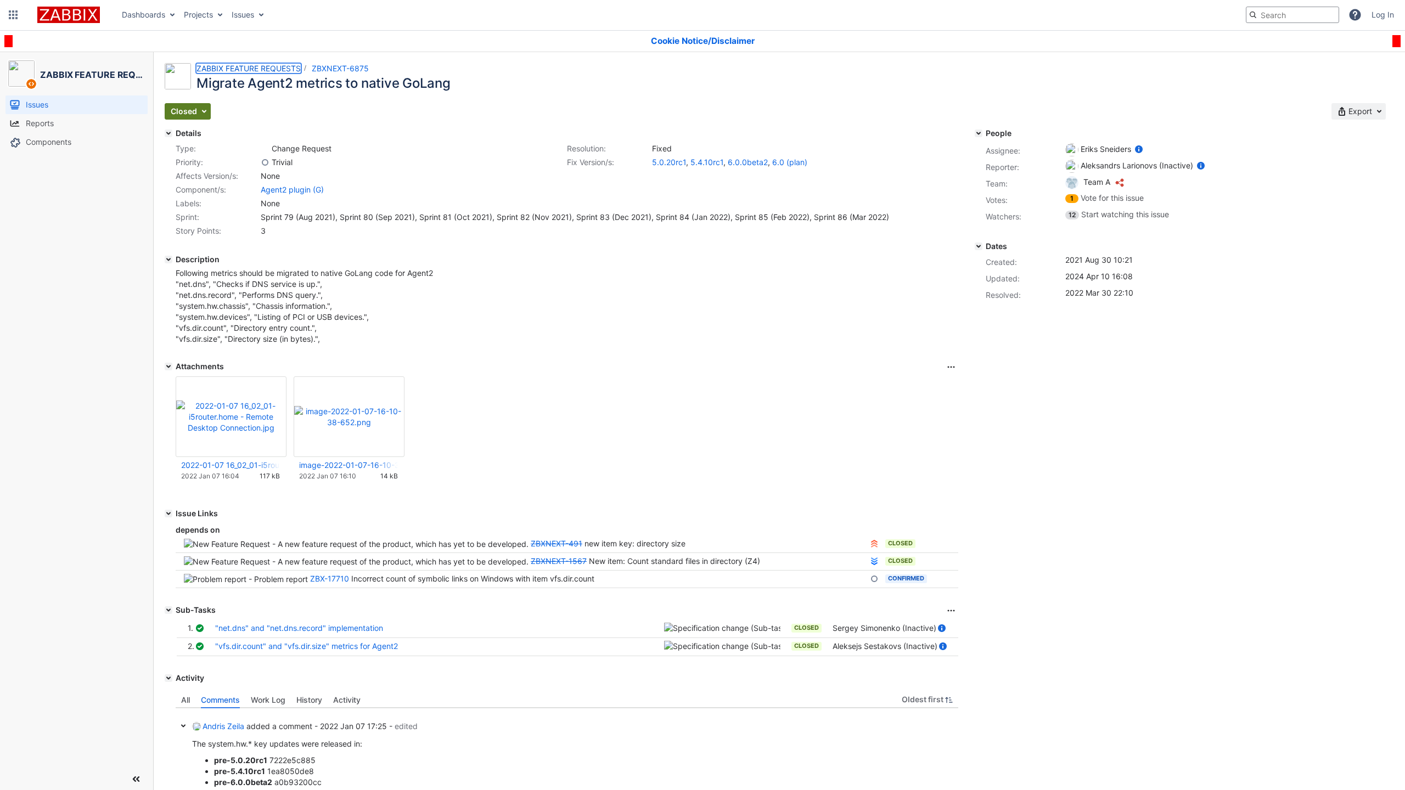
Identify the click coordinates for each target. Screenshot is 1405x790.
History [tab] (309, 699)
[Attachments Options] (951, 367)
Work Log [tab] (268, 699)
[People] (978, 133)
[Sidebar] (136, 779)
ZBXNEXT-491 (556, 543)
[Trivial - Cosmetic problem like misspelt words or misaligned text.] (265, 162)
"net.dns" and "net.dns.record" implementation (299, 628)
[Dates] (978, 246)
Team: (997, 183)
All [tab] (185, 699)
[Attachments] (168, 366)
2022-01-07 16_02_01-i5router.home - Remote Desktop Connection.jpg (230, 465)
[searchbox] (1292, 14)
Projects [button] (198, 14)
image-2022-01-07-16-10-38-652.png (348, 465)
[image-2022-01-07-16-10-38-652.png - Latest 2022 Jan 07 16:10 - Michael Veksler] (349, 416)
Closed (900, 543)
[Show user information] (941, 628)
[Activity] (168, 678)
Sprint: (187, 217)
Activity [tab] (347, 699)
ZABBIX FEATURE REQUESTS (248, 68)
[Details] (168, 133)
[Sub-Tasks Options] (951, 610)
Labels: (188, 203)
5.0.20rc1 (669, 162)
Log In (1383, 14)
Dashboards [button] (143, 14)
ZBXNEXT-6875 (340, 68)
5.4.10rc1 (706, 162)
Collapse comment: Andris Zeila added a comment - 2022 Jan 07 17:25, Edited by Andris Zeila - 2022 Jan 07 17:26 (183, 725)
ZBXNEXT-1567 (559, 561)
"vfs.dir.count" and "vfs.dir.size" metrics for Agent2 (306, 646)
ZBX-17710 (329, 578)
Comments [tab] (220, 699)
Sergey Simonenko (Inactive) (884, 628)
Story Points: (198, 230)
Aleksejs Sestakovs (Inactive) (885, 646)
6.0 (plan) (789, 162)
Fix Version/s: (590, 162)
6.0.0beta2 (748, 162)
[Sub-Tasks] (168, 610)
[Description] (168, 259)
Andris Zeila (223, 726)
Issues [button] (243, 14)
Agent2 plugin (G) (292, 189)
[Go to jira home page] (68, 15)
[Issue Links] (168, 513)
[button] (13, 15)
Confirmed (906, 578)
